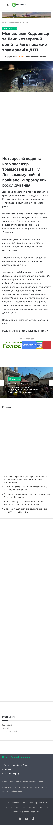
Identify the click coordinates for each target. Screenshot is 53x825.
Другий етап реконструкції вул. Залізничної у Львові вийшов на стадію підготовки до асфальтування (25, 479)
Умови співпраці (11, 774)
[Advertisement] (26, 124)
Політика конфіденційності (16, 765)
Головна (8, 22)
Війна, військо (14, 379)
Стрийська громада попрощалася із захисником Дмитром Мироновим (23, 390)
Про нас (7, 769)
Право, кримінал (20, 22)
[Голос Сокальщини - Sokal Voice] (19, 5)
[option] (26, 382)
